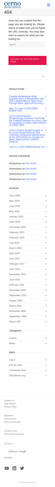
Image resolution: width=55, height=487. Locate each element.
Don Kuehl (31, 163)
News (12, 343)
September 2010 (17, 295)
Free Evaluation (10, 419)
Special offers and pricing (14, 434)
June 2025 (14, 206)
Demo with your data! (12, 422)
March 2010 (15, 306)
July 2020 (14, 243)
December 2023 (17, 227)
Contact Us (9, 400)
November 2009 (17, 311)
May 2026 (14, 201)
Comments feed (17, 370)
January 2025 (16, 216)
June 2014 (14, 269)
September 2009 (17, 316)
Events (12, 338)
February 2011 (16, 285)
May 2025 (14, 211)
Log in (12, 359)
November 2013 (17, 274)
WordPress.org (17, 375)
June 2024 (14, 222)
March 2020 (15, 248)
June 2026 (14, 195)
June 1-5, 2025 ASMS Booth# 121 (27, 147)
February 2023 (16, 232)
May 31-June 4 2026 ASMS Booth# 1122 (23, 109)
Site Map (8, 457)
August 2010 (15, 300)
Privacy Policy (10, 407)
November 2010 (17, 290)
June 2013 (14, 279)
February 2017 (16, 264)
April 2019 (14, 253)
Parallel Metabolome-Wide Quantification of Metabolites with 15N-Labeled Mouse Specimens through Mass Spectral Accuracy (26, 100)
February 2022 (16, 237)
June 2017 (14, 258)
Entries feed (15, 365)
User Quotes (10, 403)
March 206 (14, 321)
